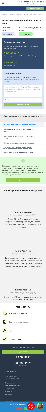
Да (27, 408)
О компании (9, 388)
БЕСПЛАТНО (25, 34)
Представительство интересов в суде (18, 152)
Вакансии (8, 394)
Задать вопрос (35, 8)
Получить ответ (23, 104)
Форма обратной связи (13, 386)
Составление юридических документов (18, 143)
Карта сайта (9, 401)
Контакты (8, 391)
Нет (19, 408)
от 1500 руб (7, 34)
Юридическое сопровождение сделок (17, 148)
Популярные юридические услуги (19, 124)
